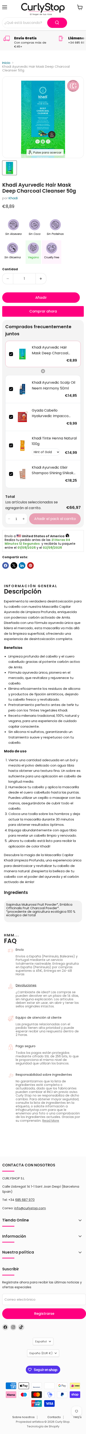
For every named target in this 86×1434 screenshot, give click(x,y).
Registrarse (44, 1313)
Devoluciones (26, 985)
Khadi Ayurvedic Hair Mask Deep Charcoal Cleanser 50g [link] (50, 350)
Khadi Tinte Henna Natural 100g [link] (54, 441)
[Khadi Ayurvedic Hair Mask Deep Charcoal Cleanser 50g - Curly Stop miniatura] (9, 168)
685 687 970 (25, 1200)
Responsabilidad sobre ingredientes (44, 1074)
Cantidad (10, 269)
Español (41, 1341)
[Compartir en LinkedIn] (22, 565)
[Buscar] (57, 23)
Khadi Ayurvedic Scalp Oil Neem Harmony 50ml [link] (53, 385)
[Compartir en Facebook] (5, 565)
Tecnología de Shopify (43, 1426)
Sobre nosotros (23, 1417)
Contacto (54, 1417)
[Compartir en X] (14, 565)
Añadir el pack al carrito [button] (55, 518)
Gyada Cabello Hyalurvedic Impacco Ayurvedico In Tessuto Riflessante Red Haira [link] (51, 413)
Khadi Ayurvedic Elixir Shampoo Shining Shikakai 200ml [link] (54, 470)
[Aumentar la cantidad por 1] (41, 278)
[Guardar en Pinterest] (30, 565)
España (41, 1353)
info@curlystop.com (30, 1208)
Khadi (13, 198)
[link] (22, 354)
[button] (9, 519)
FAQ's (78, 1417)
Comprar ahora (43, 311)
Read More (50, 1120)
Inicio (6, 63)
